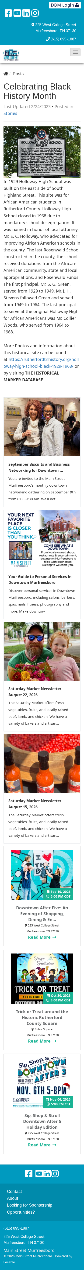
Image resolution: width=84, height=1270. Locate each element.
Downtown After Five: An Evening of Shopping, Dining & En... (42, 913)
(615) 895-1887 (63, 39)
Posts (18, 73)
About (12, 1198)
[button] (75, 52)
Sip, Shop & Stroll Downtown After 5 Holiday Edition (42, 1121)
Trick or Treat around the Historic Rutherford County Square (42, 1017)
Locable (9, 1262)
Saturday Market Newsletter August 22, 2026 (34, 691)
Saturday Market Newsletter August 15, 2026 (34, 803)
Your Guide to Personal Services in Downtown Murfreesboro (40, 579)
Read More (40, 937)
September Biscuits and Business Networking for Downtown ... (39, 467)
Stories (10, 113)
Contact (14, 1191)
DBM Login (63, 5)
